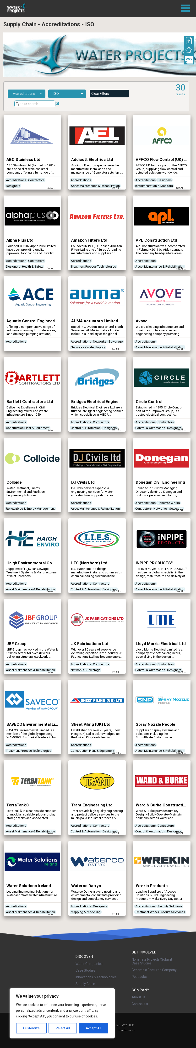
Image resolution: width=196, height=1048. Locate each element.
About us (138, 997)
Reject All (63, 1028)
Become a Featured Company (154, 970)
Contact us (140, 1004)
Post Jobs (139, 977)
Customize (31, 1028)
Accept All (93, 1028)
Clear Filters (100, 93)
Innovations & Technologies (96, 977)
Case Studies (85, 970)
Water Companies (89, 964)
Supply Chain (85, 984)
